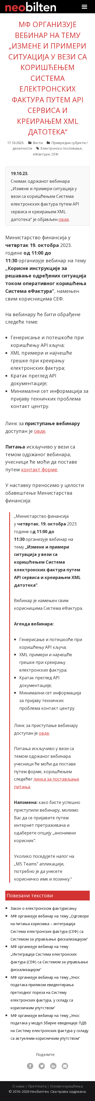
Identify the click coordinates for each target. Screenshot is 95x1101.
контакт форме (39, 469)
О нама (18, 1086)
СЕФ (54, 154)
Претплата (37, 1086)
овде (64, 219)
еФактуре (41, 154)
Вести (38, 142)
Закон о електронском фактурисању (44, 908)
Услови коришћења (66, 1086)
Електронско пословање (61, 148)
